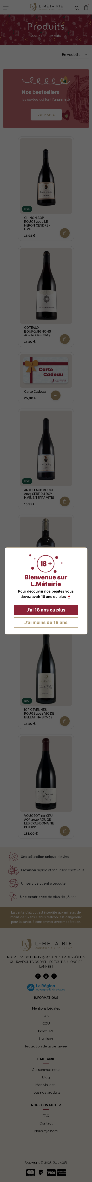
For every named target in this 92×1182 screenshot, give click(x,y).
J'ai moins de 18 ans (45, 622)
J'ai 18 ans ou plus (45, 610)
